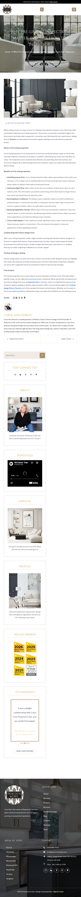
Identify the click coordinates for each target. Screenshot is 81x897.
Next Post (66, 339)
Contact (46, 820)
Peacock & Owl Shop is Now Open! (40, 2)
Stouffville (10, 870)
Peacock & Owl (33, 282)
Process (46, 803)
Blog (45, 816)
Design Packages (50, 812)
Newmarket (11, 861)
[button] (21, 743)
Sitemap (46, 825)
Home (7, 51)
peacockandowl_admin (20, 123)
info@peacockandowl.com (57, 852)
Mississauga (11, 856)
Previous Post (17, 339)
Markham (10, 852)
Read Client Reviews (25, 751)
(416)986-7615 (53, 847)
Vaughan (9, 878)
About (46, 794)
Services (46, 798)
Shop (45, 829)
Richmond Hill (11, 865)
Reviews (46, 807)
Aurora (9, 847)
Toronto (9, 874)
